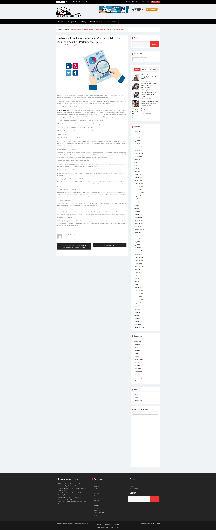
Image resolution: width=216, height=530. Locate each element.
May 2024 (137, 205)
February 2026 (138, 147)
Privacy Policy (145, 1)
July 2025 (137, 162)
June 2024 (137, 202)
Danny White (75, 45)
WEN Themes (156, 523)
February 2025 (138, 177)
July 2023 (137, 235)
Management (72, 22)
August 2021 (137, 303)
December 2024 (138, 183)
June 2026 (137, 138)
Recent (144, 69)
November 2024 (138, 186)
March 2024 (137, 211)
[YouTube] (145, 59)
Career (136, 347)
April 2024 (137, 208)
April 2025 (137, 171)
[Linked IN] (141, 59)
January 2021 (138, 324)
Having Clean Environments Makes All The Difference (149, 102)
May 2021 (137, 312)
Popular (137, 69)
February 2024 (138, 214)
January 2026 (138, 150)
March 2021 (137, 318)
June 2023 (137, 238)
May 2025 (137, 168)
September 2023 (139, 229)
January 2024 (138, 217)
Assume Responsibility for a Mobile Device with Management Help (149, 85)
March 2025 (137, 174)
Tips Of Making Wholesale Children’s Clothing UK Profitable (149, 94)
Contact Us (135, 1)
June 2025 (137, 165)
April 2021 (137, 315)
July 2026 (137, 134)
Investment (137, 368)
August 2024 (137, 196)
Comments (153, 69)
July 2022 (137, 272)
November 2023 (138, 223)
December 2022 (138, 257)
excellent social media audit (67, 164)
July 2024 (137, 199)
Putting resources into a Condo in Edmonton (148, 110)
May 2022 (137, 278)
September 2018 (139, 327)
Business (61, 22)
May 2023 (137, 242)
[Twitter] (137, 59)
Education (137, 350)
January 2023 (138, 254)
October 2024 (138, 189)
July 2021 (137, 306)
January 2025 (138, 180)
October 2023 (138, 226)
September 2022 (139, 266)
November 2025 (138, 153)
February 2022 (138, 287)
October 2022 (138, 263)
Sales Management (96, 22)
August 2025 (137, 159)
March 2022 (137, 284)
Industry (136, 362)
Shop (135, 381)
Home (128, 1)
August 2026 (137, 131)
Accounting (137, 341)
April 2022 (137, 281)
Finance (136, 356)
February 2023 (138, 251)
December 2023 (138, 220)
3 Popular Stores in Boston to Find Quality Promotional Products (149, 76)
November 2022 (138, 260)
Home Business (111, 22)
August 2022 (137, 269)
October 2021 (138, 297)
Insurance (137, 365)
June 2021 (137, 309)
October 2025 (138, 156)
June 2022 (137, 275)
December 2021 (138, 290)
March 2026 (137, 144)
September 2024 (139, 193)
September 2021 (139, 300)
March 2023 (137, 248)
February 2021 (138, 321)
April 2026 (137, 141)
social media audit (64, 110)
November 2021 (138, 293)
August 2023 (137, 232)
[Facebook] (134, 59)
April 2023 (137, 245)
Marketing (83, 22)
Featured (136, 353)
